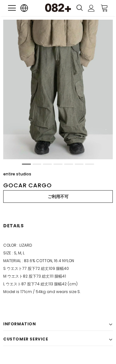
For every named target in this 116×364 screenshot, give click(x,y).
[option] (58, 89)
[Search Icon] (79, 8)
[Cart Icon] (104, 8)
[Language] (24, 8)
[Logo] (58, 8)
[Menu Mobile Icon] (12, 8)
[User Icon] (91, 8)
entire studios (17, 174)
